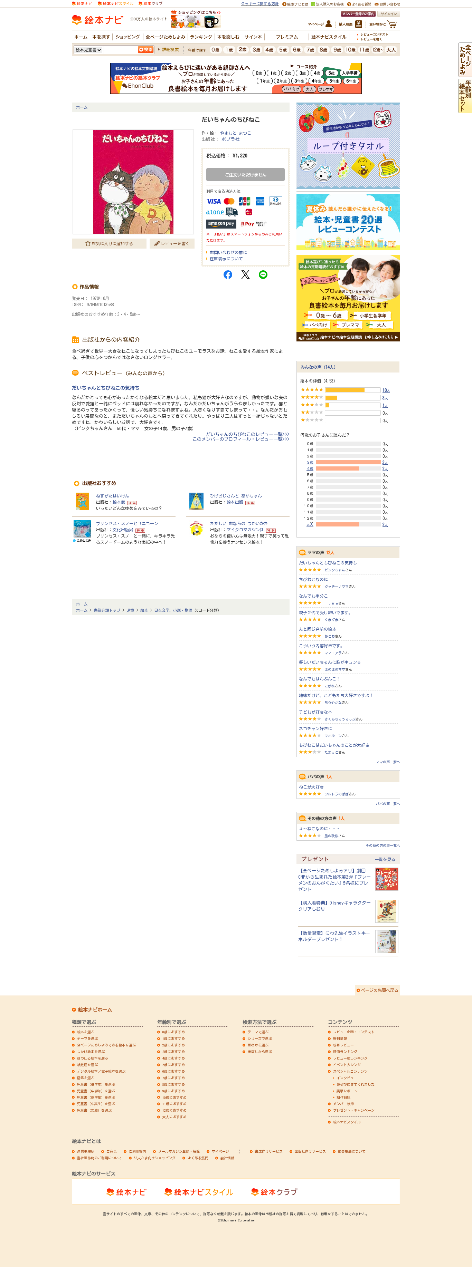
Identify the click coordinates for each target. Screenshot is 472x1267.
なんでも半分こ (313, 596)
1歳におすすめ (173, 1038)
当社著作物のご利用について (99, 1158)
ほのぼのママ (334, 669)
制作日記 (343, 1097)
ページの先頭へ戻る (379, 990)
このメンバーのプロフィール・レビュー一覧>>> (241, 439)
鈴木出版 (235, 502)
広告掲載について (352, 1151)
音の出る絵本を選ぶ (92, 1058)
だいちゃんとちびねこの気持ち (106, 388)
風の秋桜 (331, 836)
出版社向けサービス (310, 1151)
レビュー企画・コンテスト (354, 1032)
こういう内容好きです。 (321, 646)
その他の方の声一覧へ (383, 845)
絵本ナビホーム (95, 1009)
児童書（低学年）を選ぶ (96, 1084)
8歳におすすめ (173, 1084)
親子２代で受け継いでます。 (326, 612)
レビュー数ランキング (350, 1058)
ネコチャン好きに (315, 728)
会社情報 (227, 1158)
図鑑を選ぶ (85, 1078)
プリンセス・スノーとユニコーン (127, 523)
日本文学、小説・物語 (173, 610)
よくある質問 (198, 1158)
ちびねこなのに (313, 579)
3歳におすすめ (173, 1051)
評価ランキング (345, 1051)
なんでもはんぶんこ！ (319, 679)
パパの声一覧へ (388, 803)
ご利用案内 (137, 1151)
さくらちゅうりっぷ (340, 719)
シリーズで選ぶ (260, 1038)
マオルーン (333, 735)
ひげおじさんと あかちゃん (236, 496)
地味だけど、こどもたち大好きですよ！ (336, 695)
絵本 (144, 610)
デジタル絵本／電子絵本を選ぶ (101, 1071)
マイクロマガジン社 (245, 530)
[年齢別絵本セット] (465, 110)
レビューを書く (175, 243)
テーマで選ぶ (258, 1032)
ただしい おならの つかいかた (239, 523)
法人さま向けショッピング (155, 1158)
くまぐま (331, 619)
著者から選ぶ (258, 1045)
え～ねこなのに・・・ (319, 828)
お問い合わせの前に (228, 252)
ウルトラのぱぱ (336, 794)
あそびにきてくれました (356, 1084)
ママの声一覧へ (388, 762)
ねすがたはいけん (112, 496)
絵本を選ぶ (85, 1032)
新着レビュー (343, 1045)
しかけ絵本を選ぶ (91, 1051)
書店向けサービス (269, 1151)
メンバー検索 (343, 1103)
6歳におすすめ (173, 1071)
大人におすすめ (174, 1117)
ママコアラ (333, 653)
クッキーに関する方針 (260, 4)
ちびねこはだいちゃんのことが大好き (334, 745)
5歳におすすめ (173, 1064)
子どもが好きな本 (315, 712)
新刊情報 (340, 1038)
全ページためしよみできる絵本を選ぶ (106, 1045)
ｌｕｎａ (331, 603)
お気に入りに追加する (112, 243)
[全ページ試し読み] (465, 74)
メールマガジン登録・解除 (179, 1151)
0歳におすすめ (173, 1032)
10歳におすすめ (174, 1097)
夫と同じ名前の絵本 (317, 629)
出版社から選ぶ (260, 1051)
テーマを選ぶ (87, 1038)
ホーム (81, 107)
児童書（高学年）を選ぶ (96, 1097)
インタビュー (347, 1078)
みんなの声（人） (319, 367)
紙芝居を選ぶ (87, 1064)
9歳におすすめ (173, 1091)
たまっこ (331, 752)
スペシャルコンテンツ (350, 1071)
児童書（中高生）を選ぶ (96, 1103)
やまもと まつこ (235, 133)
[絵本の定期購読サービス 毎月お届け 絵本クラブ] (150, 3)
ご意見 (111, 1151)
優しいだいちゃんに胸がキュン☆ (330, 662)
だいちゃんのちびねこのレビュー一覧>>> (248, 434)
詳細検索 (170, 49)
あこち (329, 636)
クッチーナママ (336, 586)
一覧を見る (385, 859)
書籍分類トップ (107, 610)
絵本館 (119, 502)
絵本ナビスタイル (347, 1122)
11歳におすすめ (174, 1103)
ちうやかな (333, 702)
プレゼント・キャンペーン (354, 1110)
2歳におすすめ (173, 1045)
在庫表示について (226, 259)
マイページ (220, 1151)
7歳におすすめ (173, 1078)
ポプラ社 (230, 139)
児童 (130, 610)
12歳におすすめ (174, 1110)
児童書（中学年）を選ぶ (96, 1091)
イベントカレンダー (348, 1064)
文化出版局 (123, 530)
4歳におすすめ (173, 1058)
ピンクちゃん (334, 570)
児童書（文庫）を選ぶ (94, 1110)
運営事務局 (85, 1151)
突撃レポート (347, 1091)
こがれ (329, 686)
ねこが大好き (311, 787)
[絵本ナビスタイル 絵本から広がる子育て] (115, 3)
